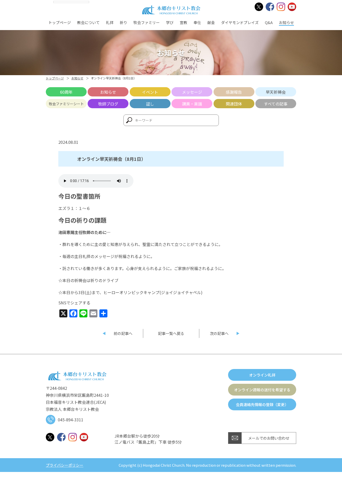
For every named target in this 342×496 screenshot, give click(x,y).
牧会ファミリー (146, 22)
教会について (88, 22)
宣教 (183, 22)
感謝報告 (234, 92)
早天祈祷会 (276, 92)
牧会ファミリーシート (66, 103)
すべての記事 (275, 104)
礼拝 (109, 22)
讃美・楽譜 (192, 104)
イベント (150, 92)
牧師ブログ (108, 104)
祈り (123, 22)
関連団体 (234, 104)
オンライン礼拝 (262, 375)
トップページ (59, 22)
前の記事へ (123, 333)
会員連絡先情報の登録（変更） (262, 404)
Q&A (269, 22)
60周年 (66, 92)
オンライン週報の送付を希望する (262, 389)
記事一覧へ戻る (171, 333)
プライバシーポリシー (64, 465)
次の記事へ (219, 333)
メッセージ (192, 92)
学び (170, 22)
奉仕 (197, 22)
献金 (211, 22)
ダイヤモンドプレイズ (240, 22)
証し (150, 104)
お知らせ (286, 22)
